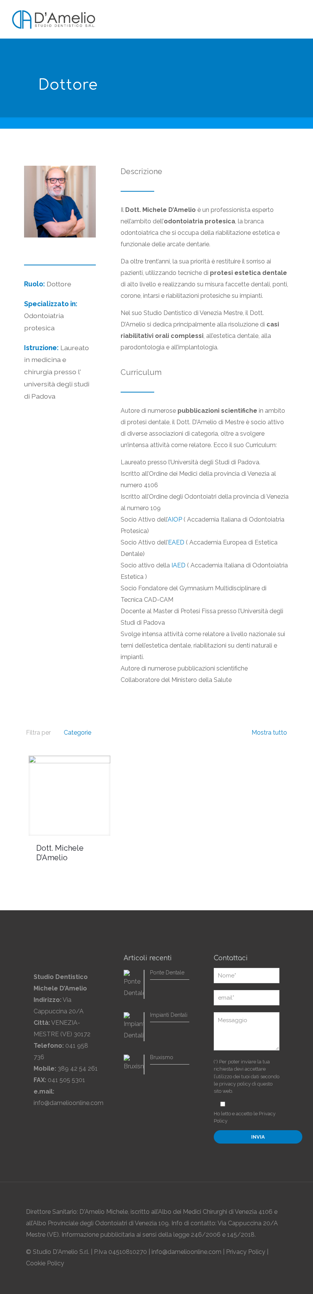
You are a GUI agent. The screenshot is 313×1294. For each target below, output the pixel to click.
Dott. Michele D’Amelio (60, 852)
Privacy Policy (245, 1251)
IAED (178, 565)
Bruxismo (161, 1057)
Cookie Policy (45, 1263)
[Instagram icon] (268, 1280)
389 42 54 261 (78, 1068)
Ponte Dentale (167, 972)
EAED (176, 542)
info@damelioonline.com (68, 1103)
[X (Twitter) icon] (260, 1280)
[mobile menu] (296, 18)
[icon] (276, 1280)
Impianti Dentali (168, 1015)
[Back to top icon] (279, 1198)
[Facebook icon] (252, 1280)
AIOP (175, 519)
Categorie (77, 732)
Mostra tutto (268, 732)
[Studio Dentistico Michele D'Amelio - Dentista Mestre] (53, 19)
